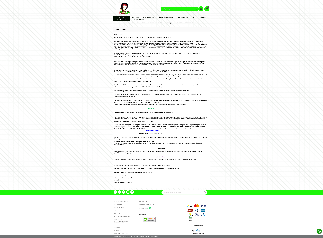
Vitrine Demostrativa (120, 225)
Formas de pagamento (121, 201)
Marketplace (118, 228)
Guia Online (117, 231)
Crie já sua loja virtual (198, 233)
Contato (117, 213)
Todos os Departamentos (121, 18)
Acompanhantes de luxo (122, 234)
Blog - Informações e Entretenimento (121, 222)
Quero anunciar (119, 207)
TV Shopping (118, 219)
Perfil (116, 210)
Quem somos (118, 204)
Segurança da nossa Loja (122, 216)
